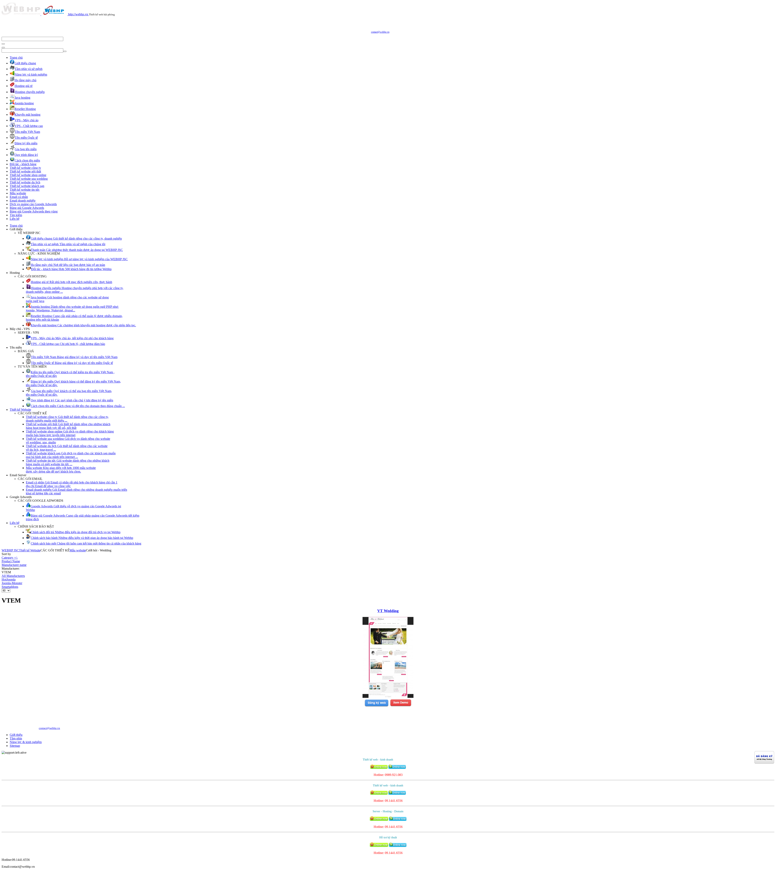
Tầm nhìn (16, 738)
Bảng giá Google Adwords (27, 207)
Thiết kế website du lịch (25, 182)
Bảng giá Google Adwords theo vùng (34, 211)
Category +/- (10, 557)
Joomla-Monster (12, 583)
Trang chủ (16, 57)
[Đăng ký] (376, 706)
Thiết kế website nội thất (25, 171)
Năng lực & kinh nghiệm (26, 742)
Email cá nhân (19, 197)
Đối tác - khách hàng (23, 164)
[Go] (3, 43)
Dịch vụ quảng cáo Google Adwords (33, 204)
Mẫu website (18, 193)
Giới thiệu (16, 734)
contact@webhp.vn (380, 32)
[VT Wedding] (388, 696)
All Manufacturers (13, 576)
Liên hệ (14, 218)
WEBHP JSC (10, 550)
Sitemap (15, 745)
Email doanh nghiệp (22, 200)
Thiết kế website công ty (25, 167)
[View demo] (400, 706)
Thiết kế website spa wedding (29, 178)
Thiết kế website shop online (28, 175)
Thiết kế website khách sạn (27, 186)
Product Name (11, 561)
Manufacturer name (14, 565)
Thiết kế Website (20, 409)
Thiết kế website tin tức (25, 189)
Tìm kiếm (16, 215)
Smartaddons (10, 586)
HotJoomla (9, 579)
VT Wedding (388, 611)
